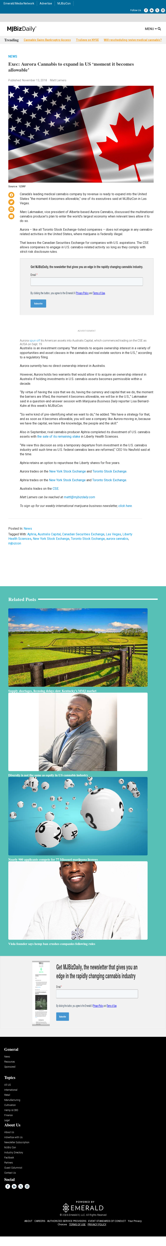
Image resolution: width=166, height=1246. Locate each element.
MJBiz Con (10, 1147)
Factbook (9, 1157)
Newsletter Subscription (16, 1142)
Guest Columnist (13, 1168)
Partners (8, 1162)
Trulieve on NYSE (87, 40)
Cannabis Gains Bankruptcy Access (47, 40)
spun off (34, 340)
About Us (9, 1132)
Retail (7, 1095)
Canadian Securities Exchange (83, 534)
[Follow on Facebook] (146, 10)
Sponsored (9, 1067)
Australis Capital (49, 534)
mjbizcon (14, 543)
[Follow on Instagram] (163, 10)
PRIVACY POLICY (97, 1224)
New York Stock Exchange (67, 471)
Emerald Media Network (19, 3)
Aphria (31, 534)
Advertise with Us (13, 1137)
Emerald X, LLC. (77, 1215)
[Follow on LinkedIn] (152, 10)
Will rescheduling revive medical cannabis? (133, 40)
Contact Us (10, 1173)
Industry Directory (13, 1152)
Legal (7, 1120)
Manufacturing (12, 1100)
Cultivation (10, 1105)
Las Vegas (113, 534)
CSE (56, 489)
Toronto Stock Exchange (110, 471)
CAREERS (39, 1221)
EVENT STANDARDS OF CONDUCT (107, 1221)
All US (7, 1085)
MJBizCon (64, 3)
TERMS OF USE (77, 1224)
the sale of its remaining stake (58, 436)
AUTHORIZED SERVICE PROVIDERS (66, 1221)
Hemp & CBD (11, 1110)
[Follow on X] (157, 10)
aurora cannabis (117, 539)
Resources (9, 1062)
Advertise (46, 3)
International (10, 1090)
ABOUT (28, 1221)
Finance (8, 1115)
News (12, 56)
